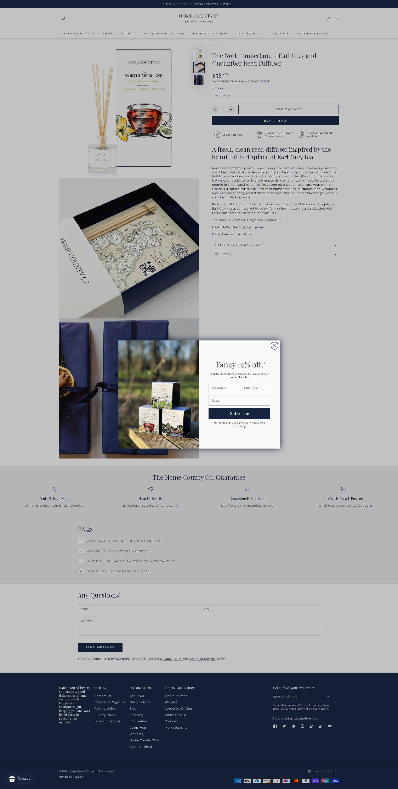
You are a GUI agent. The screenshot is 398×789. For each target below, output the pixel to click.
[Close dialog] (274, 345)
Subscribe (239, 413)
